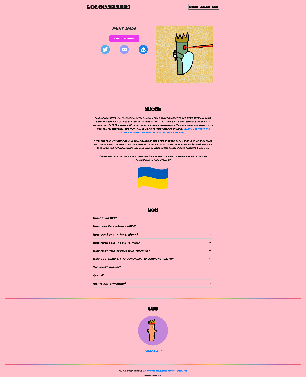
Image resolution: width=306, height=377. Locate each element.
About (205, 7)
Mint (193, 7)
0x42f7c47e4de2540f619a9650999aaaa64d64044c (165, 370)
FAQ (215, 7)
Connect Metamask (124, 38)
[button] (153, 218)
